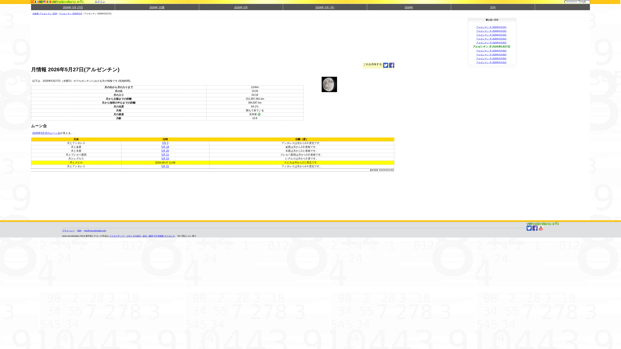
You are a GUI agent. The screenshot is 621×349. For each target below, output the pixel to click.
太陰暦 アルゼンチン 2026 (44, 13)
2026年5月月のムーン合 (46, 133)
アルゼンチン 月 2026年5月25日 (491, 39)
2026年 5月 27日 (73, 7)
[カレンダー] (67, 1)
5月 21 (165, 154)
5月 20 (165, 150)
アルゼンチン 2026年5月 (70, 13)
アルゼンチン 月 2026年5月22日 (491, 27)
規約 (79, 230)
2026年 (409, 7)
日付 (493, 7)
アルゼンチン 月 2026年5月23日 (491, 31)
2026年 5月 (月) (324, 7)
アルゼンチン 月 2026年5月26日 (491, 43)
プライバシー (68, 230)
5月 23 (165, 158)
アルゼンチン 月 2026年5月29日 (491, 54)
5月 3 (165, 143)
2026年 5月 (241, 7)
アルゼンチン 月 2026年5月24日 (491, 35)
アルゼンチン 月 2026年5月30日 (491, 58)
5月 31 (165, 166)
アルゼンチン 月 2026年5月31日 (491, 62)
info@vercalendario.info (95, 230)
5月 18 (165, 147)
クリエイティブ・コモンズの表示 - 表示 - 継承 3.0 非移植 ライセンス (142, 236)
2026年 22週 (156, 7)
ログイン (100, 1)
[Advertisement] (128, 40)
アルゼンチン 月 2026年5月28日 (491, 51)
